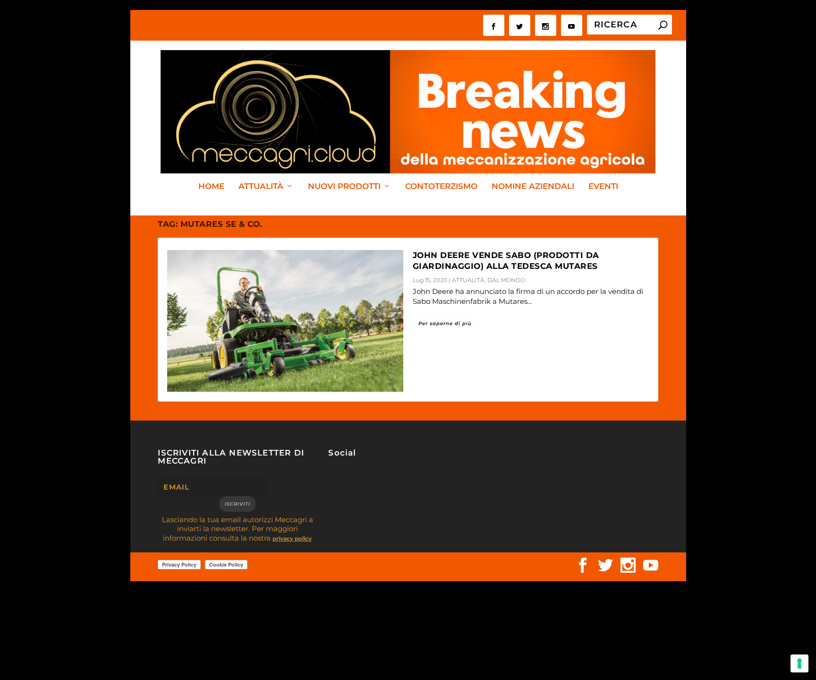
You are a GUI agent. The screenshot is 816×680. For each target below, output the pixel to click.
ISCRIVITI (237, 504)
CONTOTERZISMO (441, 186)
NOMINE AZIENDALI (533, 186)
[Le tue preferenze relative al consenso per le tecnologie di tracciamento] (799, 663)
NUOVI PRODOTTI (344, 186)
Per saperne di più (445, 323)
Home (211, 186)
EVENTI (603, 186)
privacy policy (292, 538)
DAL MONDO (506, 280)
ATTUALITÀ (260, 186)
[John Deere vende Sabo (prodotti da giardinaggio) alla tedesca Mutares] (285, 321)
